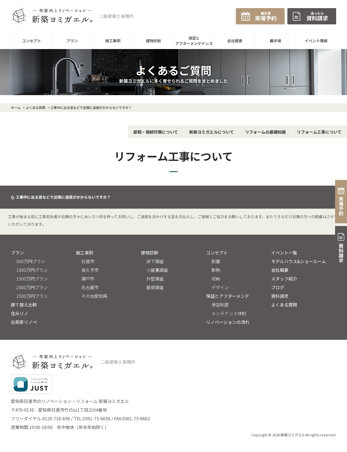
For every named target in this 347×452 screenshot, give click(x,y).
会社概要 (279, 270)
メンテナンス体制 (228, 313)
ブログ (277, 287)
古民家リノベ (24, 322)
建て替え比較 (24, 304)
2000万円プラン (32, 287)
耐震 (215, 261)
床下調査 (155, 261)
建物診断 (149, 252)
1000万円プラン (32, 270)
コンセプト (217, 252)
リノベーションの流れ (227, 322)
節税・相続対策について (155, 132)
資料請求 (279, 296)
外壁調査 (155, 278)
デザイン (220, 287)
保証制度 (220, 304)
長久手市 (90, 270)
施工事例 (84, 252)
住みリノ (19, 313)
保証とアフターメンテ (227, 296)
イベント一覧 (284, 252)
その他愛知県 (94, 296)
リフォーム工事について (319, 132)
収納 (215, 278)
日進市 (87, 261)
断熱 (215, 270)
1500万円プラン (32, 278)
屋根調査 (155, 287)
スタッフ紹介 (284, 278)
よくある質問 (284, 304)
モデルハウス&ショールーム (298, 261)
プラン (17, 252)
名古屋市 (90, 287)
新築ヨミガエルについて (211, 132)
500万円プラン (30, 261)
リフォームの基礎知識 (265, 132)
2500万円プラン (32, 296)
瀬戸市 (87, 278)
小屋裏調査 (157, 270)
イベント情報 (316, 40)
